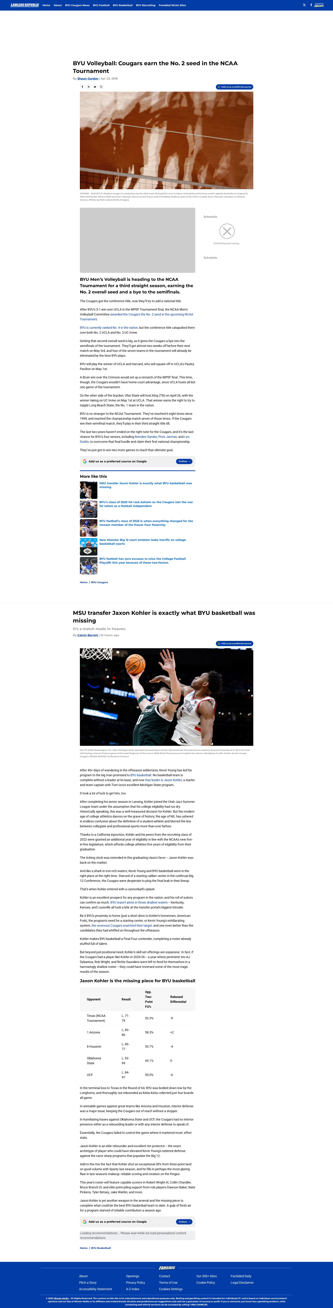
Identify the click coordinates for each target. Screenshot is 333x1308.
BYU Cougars (99, 582)
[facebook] (311, 4)
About (58, 5)
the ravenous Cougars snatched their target (122, 925)
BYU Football (101, 5)
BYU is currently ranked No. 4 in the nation (109, 327)
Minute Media (61, 1298)
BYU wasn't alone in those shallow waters (139, 902)
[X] (304, 4)
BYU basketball (140, 775)
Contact (164, 1276)
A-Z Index (132, 1289)
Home (46, 5)
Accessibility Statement (95, 1289)
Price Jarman (167, 437)
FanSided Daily (241, 1276)
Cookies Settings (170, 1289)
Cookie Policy (205, 1282)
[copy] (101, 86)
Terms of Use (168, 1282)
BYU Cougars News (77, 5)
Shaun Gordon (87, 78)
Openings (132, 1276)
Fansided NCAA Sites (172, 5)
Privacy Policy (135, 1282)
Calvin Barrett (87, 635)
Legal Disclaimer (242, 1282)
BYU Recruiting (145, 5)
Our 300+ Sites (206, 1276)
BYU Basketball (123, 5)
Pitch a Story (88, 1282)
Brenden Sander (146, 437)
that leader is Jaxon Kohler (163, 780)
